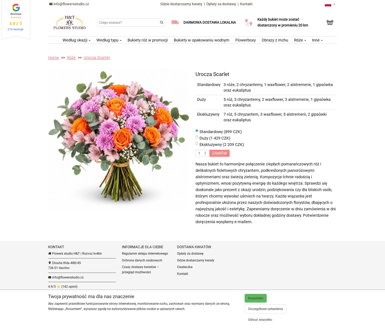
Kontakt (246, 4)
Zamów (219, 153)
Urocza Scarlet (97, 57)
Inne (316, 40)
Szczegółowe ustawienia (265, 309)
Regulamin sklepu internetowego (145, 253)
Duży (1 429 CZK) (215, 138)
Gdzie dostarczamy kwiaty (181, 4)
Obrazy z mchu (275, 40)
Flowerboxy (245, 40)
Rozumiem (255, 298)
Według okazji (75, 40)
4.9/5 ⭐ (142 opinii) (63, 286)
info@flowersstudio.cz (71, 4)
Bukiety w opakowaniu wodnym (201, 40)
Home (53, 57)
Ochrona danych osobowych (142, 260)
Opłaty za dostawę (221, 4)
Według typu (108, 40)
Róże (299, 40)
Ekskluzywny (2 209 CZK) (222, 144)
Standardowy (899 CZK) (221, 131)
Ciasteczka (184, 267)
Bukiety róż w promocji (148, 40)
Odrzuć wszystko (260, 320)
